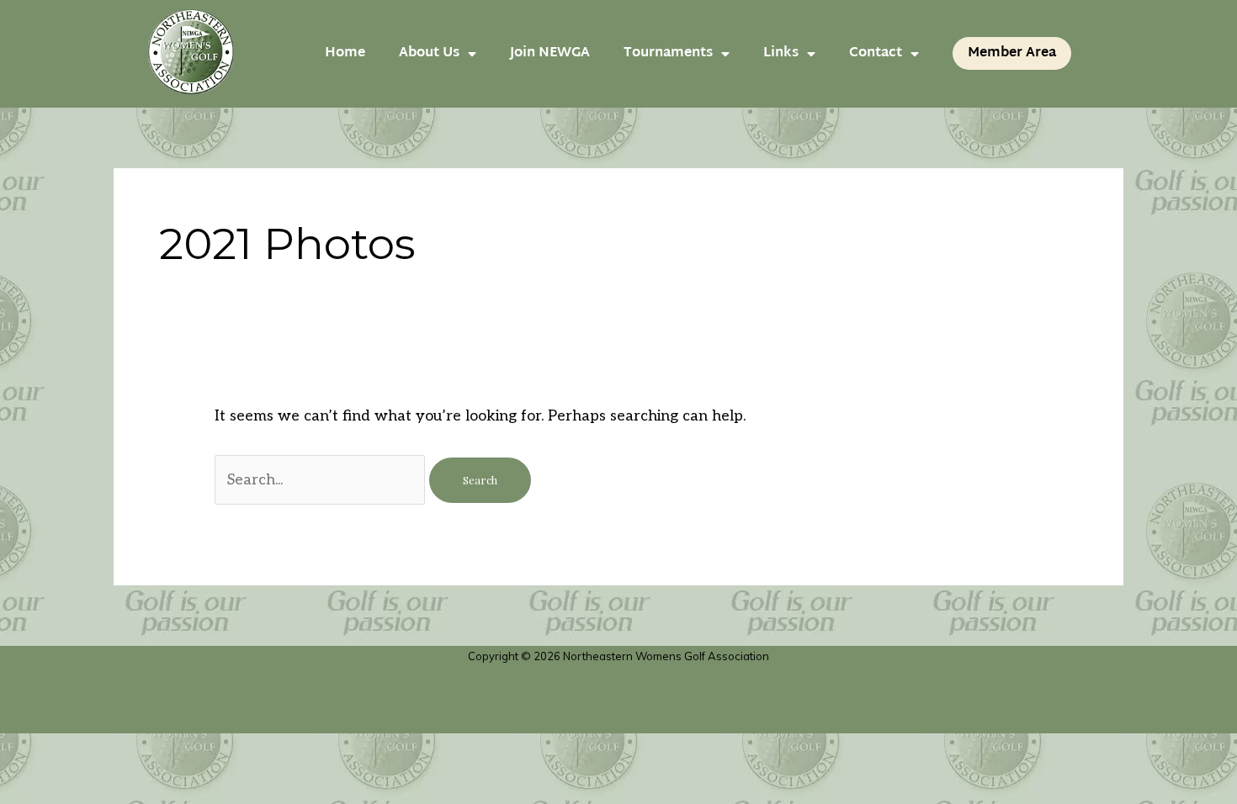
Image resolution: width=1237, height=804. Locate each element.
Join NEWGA (550, 53)
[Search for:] (322, 480)
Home (345, 53)
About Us (429, 53)
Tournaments (668, 53)
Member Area (1012, 53)
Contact (875, 53)
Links (781, 53)
